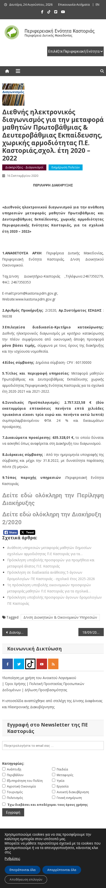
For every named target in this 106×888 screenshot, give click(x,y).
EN (97, 4)
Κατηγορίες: (13, 763)
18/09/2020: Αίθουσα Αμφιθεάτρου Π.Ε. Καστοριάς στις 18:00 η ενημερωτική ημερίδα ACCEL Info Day (93, 632)
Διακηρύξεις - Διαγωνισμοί (24, 167)
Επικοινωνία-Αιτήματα (74, 4)
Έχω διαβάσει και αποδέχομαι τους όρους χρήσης (48, 805)
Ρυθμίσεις (12, 858)
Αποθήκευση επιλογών (26, 879)
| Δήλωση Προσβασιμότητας (44, 689)
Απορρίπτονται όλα (61, 870)
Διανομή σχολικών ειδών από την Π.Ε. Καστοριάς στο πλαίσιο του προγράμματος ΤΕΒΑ (18, 632)
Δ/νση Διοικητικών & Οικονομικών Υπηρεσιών (60, 617)
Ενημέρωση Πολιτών (66, 167)
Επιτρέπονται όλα (22, 870)
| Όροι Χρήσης (14, 683)
